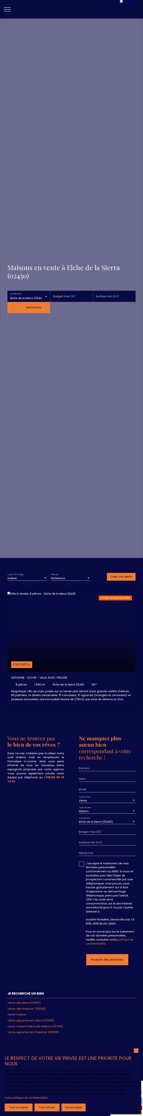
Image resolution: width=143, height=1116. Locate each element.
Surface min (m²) (107, 296)
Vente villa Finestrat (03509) (26, 1009)
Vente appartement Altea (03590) (30, 1020)
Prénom (84, 768)
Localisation (16, 294)
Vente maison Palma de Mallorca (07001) (35, 1026)
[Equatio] (131, 9)
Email (82, 789)
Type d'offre (84, 797)
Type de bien (85, 807)
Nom (82, 778)
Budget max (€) (64, 296)
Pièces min (86, 853)
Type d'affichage (15, 574)
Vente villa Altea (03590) (24, 1003)
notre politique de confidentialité (26, 1098)
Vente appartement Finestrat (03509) (33, 1032)
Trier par (55, 574)
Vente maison (16, 1014)
